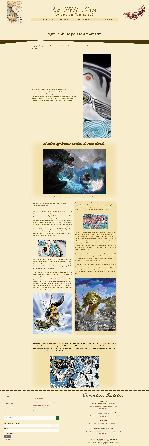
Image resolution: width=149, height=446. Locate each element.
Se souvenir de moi (9, 433)
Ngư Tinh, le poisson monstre (103, 428)
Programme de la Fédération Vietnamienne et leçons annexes (42, 406)
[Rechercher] (57, 418)
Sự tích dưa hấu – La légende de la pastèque (103, 412)
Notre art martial (10, 410)
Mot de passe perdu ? (9, 439)
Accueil (7, 396)
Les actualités (9, 400)
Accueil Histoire (47, 19)
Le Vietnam (8, 407)
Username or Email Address (12, 423)
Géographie (64, 19)
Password (6, 428)
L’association (9, 403)
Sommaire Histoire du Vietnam (85, 19)
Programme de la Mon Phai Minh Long (44, 402)
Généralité (36, 410)
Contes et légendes (108, 19)
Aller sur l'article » (103, 408)
